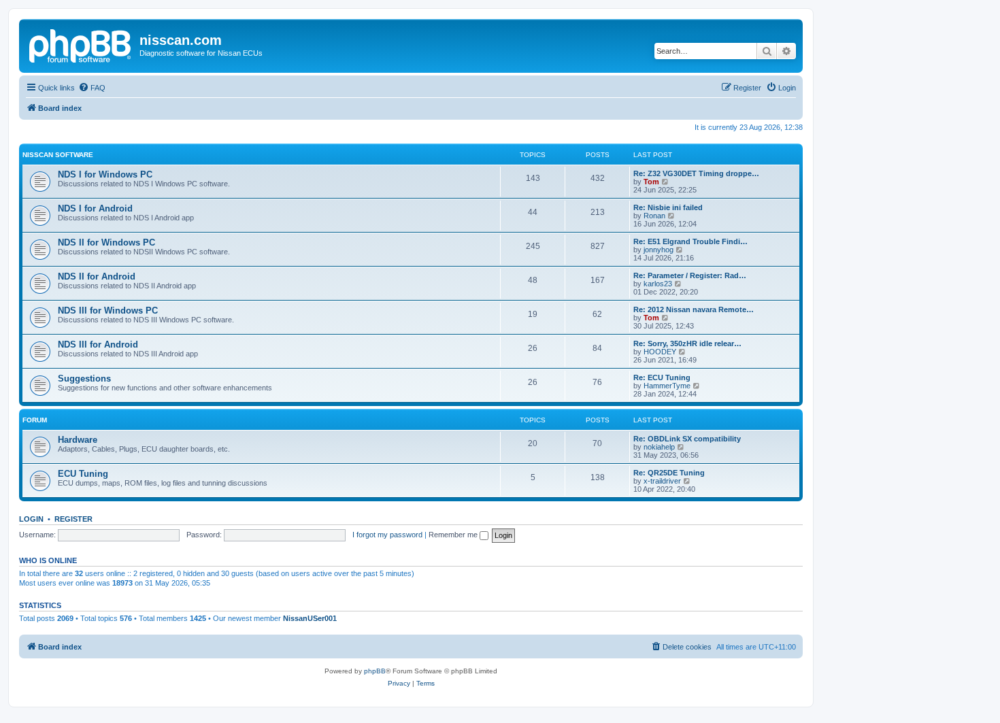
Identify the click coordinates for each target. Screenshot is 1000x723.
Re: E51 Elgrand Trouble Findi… (690, 241)
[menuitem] (91, 88)
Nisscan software (57, 154)
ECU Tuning (83, 474)
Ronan (654, 216)
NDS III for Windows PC (108, 310)
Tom (651, 182)
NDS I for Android (95, 208)
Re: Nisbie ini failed (668, 207)
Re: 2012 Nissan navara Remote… (693, 309)
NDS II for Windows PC (106, 242)
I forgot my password (387, 535)
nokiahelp (659, 447)
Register (73, 519)
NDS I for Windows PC (105, 174)
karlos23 (658, 284)
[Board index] (80, 44)
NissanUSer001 (310, 618)
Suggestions (84, 378)
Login (31, 519)
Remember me (454, 535)
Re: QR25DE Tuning (669, 473)
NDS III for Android (98, 344)
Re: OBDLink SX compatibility (687, 439)
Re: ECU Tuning (661, 377)
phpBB (375, 671)
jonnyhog (658, 250)
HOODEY (660, 352)
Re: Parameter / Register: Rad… (689, 275)
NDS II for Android (96, 276)
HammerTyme (667, 386)
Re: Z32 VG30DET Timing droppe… (696, 173)
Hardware (77, 440)
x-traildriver (662, 481)
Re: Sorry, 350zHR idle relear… (687, 343)
